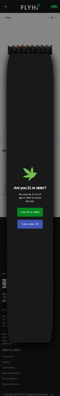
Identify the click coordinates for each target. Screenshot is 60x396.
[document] (30, 198)
